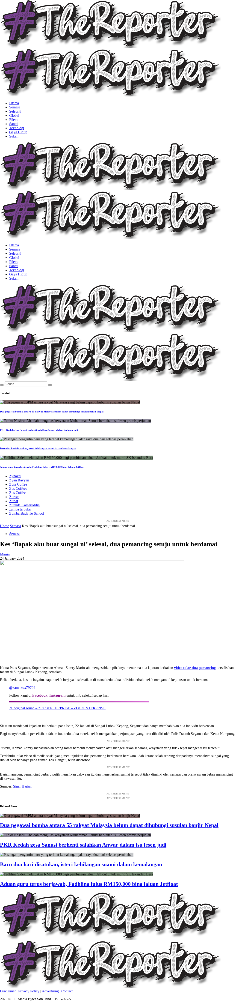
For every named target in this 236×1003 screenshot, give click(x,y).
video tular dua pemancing (195, 668)
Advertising (50, 991)
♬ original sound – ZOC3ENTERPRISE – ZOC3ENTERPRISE (57, 708)
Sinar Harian (22, 786)
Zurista (14, 497)
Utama (14, 103)
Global (14, 115)
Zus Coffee (17, 493)
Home (4, 526)
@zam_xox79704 (22, 688)
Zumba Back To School (26, 513)
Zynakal (15, 476)
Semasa (14, 107)
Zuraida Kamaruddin (24, 505)
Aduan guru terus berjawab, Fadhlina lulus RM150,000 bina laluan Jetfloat (42, 467)
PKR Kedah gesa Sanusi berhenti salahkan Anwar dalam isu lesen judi (39, 430)
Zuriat (13, 501)
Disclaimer (8, 991)
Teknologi (16, 128)
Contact (67, 991)
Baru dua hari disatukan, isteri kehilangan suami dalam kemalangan (38, 448)
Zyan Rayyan (19, 480)
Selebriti (15, 111)
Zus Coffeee (18, 488)
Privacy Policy (28, 991)
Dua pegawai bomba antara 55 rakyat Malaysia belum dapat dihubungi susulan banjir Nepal (51, 411)
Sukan (13, 136)
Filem (13, 120)
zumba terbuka (20, 509)
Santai (13, 124)
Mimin (5, 554)
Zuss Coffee (18, 484)
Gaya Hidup (18, 132)
